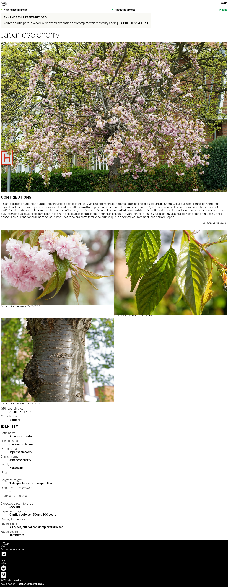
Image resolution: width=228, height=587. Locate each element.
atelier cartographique (31, 584)
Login (224, 3)
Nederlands (10, 9)
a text (143, 23)
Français (22, 9)
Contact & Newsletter (13, 549)
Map (224, 9)
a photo (126, 23)
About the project (125, 9)
